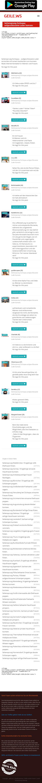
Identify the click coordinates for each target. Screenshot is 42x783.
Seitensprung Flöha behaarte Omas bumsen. (21, 572)
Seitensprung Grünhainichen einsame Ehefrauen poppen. (21, 499)
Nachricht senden (18, 92)
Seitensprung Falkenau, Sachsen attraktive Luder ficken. (21, 556)
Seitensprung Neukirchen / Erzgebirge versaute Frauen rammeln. (21, 624)
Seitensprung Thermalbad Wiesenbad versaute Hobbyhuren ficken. (21, 636)
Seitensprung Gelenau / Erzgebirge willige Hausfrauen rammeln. (21, 514)
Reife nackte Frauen (30, 778)
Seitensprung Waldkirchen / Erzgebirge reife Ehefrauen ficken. (21, 464)
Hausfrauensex (19, 778)
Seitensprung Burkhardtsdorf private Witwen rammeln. (21, 544)
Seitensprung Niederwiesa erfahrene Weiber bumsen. (21, 588)
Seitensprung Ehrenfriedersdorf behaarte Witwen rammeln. (21, 600)
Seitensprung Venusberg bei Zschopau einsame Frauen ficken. (21, 494)
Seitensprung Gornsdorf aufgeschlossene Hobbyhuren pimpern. (21, 618)
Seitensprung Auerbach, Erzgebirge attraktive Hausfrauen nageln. (21, 562)
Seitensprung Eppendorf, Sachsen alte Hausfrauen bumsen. (21, 568)
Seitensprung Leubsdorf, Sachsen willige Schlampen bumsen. (21, 520)
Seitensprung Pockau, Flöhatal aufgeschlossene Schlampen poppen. (21, 576)
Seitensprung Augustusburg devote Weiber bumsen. (21, 505)
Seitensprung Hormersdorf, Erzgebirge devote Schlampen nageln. (21, 653)
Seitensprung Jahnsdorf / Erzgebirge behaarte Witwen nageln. (21, 642)
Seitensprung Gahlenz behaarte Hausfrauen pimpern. (21, 606)
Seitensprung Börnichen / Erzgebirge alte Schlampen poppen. (21, 482)
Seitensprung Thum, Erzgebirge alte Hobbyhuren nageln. (21, 538)
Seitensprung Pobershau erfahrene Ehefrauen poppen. (21, 647)
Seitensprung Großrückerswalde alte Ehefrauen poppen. (21, 594)
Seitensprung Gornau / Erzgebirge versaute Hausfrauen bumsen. (21, 470)
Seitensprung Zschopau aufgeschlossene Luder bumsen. (24, 76)
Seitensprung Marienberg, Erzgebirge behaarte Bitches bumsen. (21, 582)
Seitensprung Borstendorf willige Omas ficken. (21, 510)
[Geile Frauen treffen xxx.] (13, 15)
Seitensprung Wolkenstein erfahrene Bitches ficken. (21, 550)
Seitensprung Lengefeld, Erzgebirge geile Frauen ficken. (21, 532)
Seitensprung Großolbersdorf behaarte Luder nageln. (21, 488)
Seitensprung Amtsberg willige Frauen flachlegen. (21, 476)
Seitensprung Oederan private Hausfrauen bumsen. (21, 630)
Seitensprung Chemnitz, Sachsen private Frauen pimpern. (21, 612)
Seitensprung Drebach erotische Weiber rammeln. (21, 526)
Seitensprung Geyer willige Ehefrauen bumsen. (21, 658)
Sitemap (24, 780)
